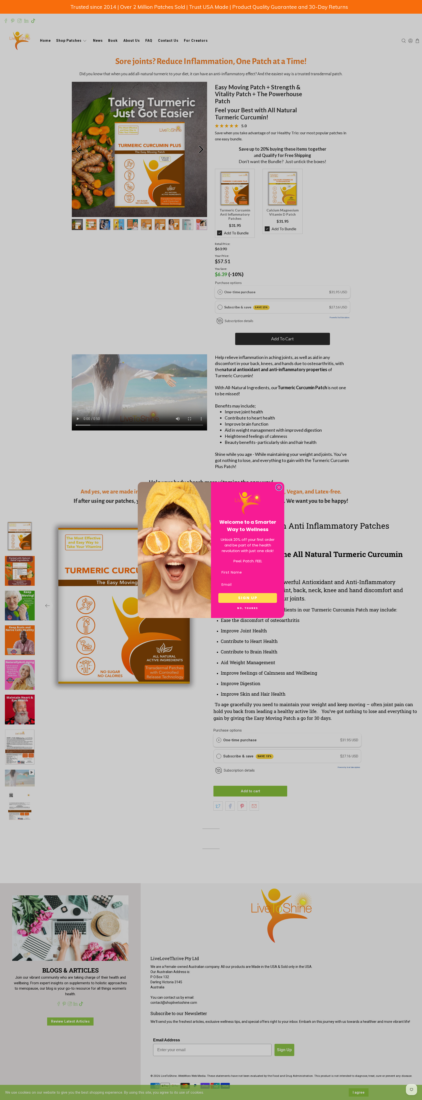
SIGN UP (247, 598)
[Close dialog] (279, 487)
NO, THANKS (247, 608)
